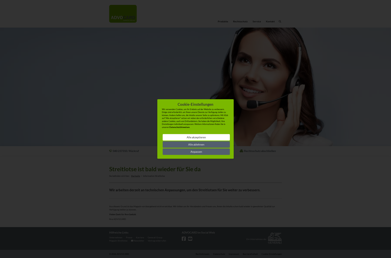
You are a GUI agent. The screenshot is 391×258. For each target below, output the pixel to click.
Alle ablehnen (196, 144)
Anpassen (196, 151)
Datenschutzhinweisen (179, 127)
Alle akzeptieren (196, 137)
